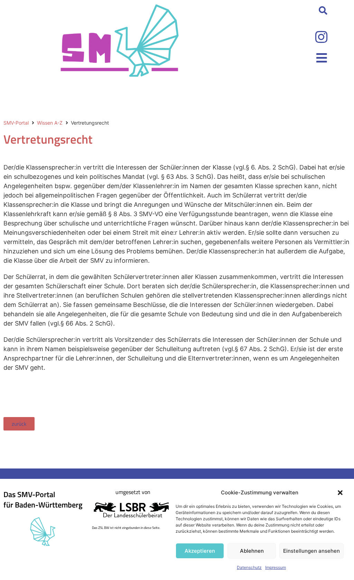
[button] (340, 492)
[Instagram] (321, 37)
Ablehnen (252, 551)
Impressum (275, 567)
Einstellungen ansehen (311, 551)
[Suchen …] (323, 11)
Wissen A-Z (50, 123)
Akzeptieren (200, 551)
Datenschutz (249, 567)
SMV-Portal (16, 123)
